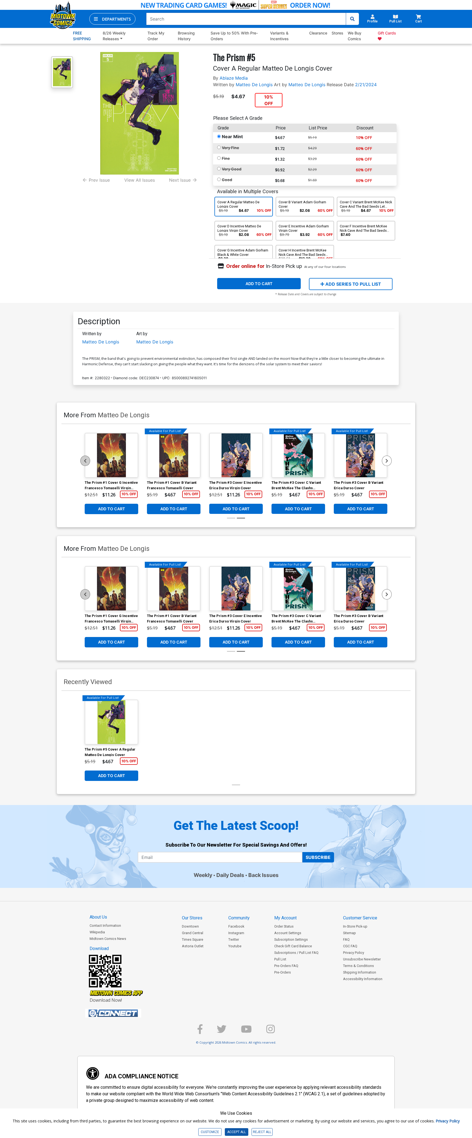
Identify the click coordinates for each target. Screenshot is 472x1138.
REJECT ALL (262, 1132)
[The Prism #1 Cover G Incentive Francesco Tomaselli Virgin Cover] (111, 455)
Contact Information (105, 925)
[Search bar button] (352, 19)
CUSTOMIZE (210, 1132)
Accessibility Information (362, 979)
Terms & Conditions (358, 966)
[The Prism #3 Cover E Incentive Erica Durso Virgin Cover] (236, 455)
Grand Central (192, 933)
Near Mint (232, 136)
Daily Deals (230, 875)
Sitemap (349, 933)
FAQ (346, 939)
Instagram (236, 933)
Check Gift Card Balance (293, 946)
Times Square (192, 939)
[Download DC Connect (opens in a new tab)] (123, 1013)
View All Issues (139, 180)
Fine (226, 158)
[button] (112, 19)
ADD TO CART (259, 283)
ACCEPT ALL (236, 1132)
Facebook (236, 926)
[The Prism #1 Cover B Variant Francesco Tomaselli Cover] (173, 455)
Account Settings (287, 933)
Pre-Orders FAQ (286, 966)
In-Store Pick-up (355, 926)
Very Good (231, 169)
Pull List (280, 959)
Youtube (234, 946)
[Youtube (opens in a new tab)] (246, 1031)
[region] (85, 461)
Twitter (233, 939)
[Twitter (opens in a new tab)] (221, 1031)
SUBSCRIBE (318, 857)
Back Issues (263, 875)
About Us (98, 917)
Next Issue (180, 180)
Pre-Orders (282, 972)
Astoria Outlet (192, 946)
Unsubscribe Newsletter (362, 959)
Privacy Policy (353, 953)
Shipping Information (359, 972)
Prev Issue (99, 180)
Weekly (203, 875)
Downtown (190, 926)
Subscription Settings (291, 939)
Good (227, 179)
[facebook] (200, 1031)
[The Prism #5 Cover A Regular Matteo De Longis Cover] (111, 722)
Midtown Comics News (108, 939)
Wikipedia (97, 932)
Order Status (284, 926)
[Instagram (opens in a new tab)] (270, 1031)
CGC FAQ (350, 946)
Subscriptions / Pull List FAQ (296, 953)
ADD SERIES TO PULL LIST (352, 284)
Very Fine (230, 147)
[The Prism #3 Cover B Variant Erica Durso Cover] (360, 455)
